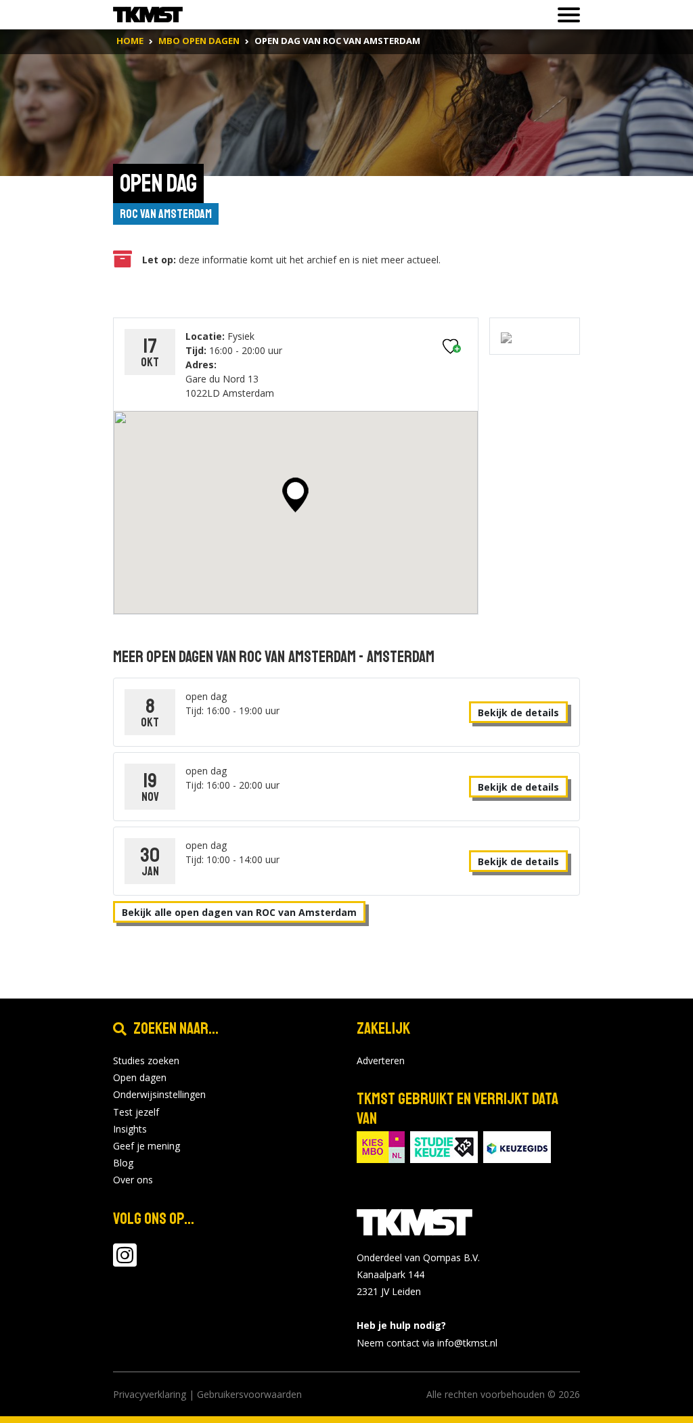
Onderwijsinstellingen (159, 1094)
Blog (123, 1162)
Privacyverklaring (149, 1394)
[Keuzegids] (517, 1145)
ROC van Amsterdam (166, 213)
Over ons (133, 1179)
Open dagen (139, 1077)
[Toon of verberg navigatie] (565, 14)
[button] (295, 495)
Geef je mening (146, 1145)
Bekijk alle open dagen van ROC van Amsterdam (239, 912)
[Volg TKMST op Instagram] (125, 1261)
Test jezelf (136, 1111)
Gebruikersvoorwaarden (249, 1394)
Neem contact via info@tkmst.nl (427, 1342)
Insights (130, 1128)
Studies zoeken (146, 1060)
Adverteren (381, 1060)
